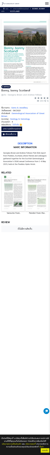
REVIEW (5, 222)
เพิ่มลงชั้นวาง (10, 134)
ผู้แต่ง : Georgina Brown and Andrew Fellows (21, 94)
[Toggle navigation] (47, 3)
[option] (33, 195)
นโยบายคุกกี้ (30, 444)
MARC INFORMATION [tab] (25, 147)
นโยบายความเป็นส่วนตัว (11, 444)
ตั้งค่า (41, 446)
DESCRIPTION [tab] (25, 143)
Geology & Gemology (20, 119)
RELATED (6, 172)
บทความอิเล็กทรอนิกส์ (12, 128)
